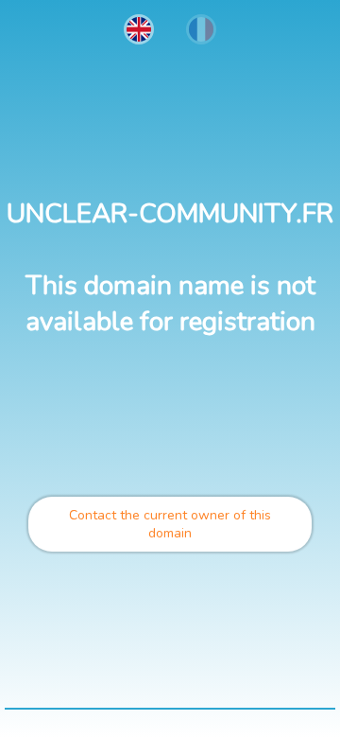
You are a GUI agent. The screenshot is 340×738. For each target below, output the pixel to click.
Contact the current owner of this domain (170, 524)
